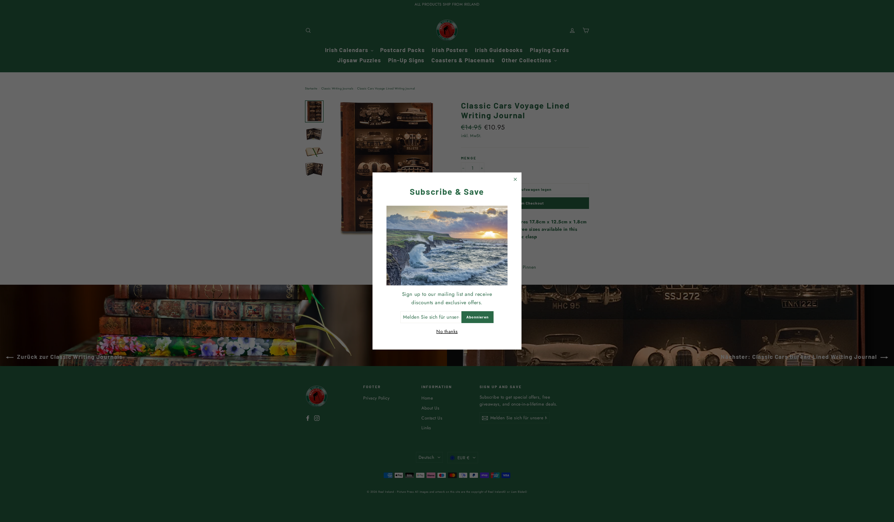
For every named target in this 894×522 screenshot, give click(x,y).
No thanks (447, 331)
